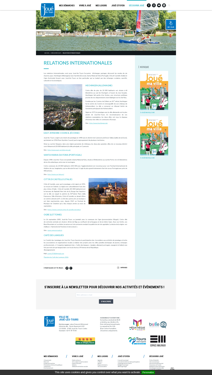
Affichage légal (122, 366)
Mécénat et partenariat (156, 363)
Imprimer (123, 267)
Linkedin (164, 4)
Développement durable (156, 368)
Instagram (154, 4)
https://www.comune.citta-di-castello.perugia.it (64, 210)
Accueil (46, 53)
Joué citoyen (118, 5)
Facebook (149, 4)
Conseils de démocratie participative (129, 362)
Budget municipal (123, 365)
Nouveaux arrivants (155, 365)
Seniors (74, 365)
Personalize (148, 372)
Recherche (169, 4)
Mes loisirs (101, 5)
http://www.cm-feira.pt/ (56, 174)
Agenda (100, 360)
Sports (99, 363)
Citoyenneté (47, 360)
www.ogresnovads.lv (55, 230)
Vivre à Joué (85, 5)
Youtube (159, 4)
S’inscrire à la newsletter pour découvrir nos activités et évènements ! (104, 287)
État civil (46, 362)
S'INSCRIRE (106, 301)
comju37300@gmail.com (55, 253)
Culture (100, 362)
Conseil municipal (123, 360)
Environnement (48, 368)
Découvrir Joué (136, 5)
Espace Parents (76, 363)
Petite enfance (76, 360)
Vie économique (154, 362)
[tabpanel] (106, 30)
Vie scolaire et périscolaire (80, 362)
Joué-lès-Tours (47, 10)
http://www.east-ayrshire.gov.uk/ (59, 150)
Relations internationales (71, 53)
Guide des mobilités (155, 369)
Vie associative (102, 366)
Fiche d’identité (154, 360)
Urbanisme (47, 366)
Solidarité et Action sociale (80, 366)
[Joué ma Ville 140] (154, 90)
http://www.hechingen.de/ (98, 123)
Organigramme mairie (125, 363)
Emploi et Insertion (49, 363)
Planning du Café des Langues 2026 (56, 257)
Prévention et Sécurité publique (53, 365)
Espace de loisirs (103, 365)
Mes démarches (67, 5)
